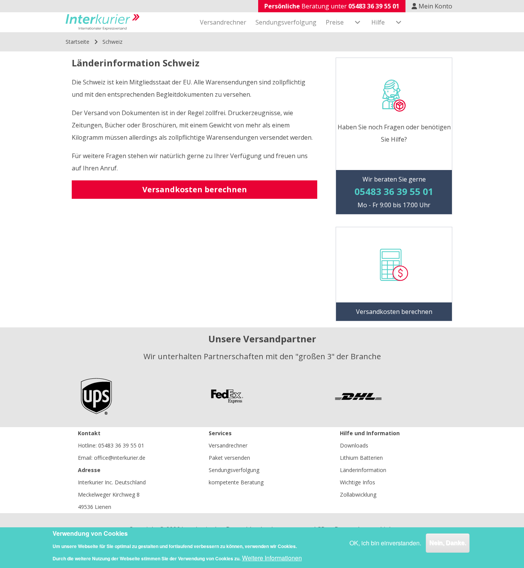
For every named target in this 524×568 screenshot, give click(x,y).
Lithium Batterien (361, 457)
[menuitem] (223, 22)
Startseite (77, 41)
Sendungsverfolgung (234, 470)
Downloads (354, 445)
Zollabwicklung (358, 494)
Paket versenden (229, 457)
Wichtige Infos (357, 482)
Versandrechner (228, 445)
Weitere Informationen (272, 557)
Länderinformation (363, 470)
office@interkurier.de (119, 457)
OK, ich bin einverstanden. (385, 542)
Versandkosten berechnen (194, 189)
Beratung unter (331, 6)
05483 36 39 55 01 (121, 445)
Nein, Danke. (447, 543)
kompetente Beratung (236, 482)
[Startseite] (103, 22)
